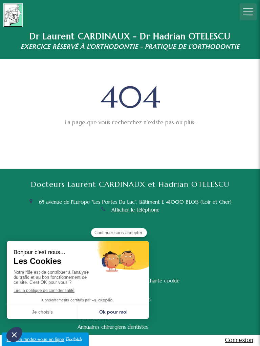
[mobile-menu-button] (248, 11)
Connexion (239, 340)
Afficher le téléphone (135, 209)
